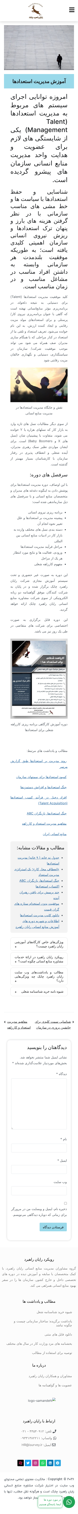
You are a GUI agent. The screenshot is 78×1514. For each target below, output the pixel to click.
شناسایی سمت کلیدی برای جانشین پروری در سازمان (53, 1024)
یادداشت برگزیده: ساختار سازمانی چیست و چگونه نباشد (43, 1323)
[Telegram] (57, 1463)
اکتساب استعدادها (47, 886)
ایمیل (62, 1160)
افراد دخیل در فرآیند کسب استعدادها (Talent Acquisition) (39, 800)
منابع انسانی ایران (55, 834)
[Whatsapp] (43, 1463)
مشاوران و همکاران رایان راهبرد (50, 1376)
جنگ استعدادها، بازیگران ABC (47, 813)
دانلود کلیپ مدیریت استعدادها (39, 915)
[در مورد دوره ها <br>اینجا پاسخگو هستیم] (69, 1502)
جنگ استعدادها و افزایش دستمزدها (43, 787)
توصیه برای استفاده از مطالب (52, 1353)
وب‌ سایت (60, 1182)
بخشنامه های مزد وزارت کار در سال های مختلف (39, 1344)
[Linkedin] (50, 1463)
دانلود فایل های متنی (58, 1334)
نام (63, 1139)
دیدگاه (61, 1074)
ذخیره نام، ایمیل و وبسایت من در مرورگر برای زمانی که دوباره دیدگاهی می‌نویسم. (39, 1212)
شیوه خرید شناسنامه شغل (54, 1312)
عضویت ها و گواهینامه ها (55, 1385)
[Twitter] (28, 1463)
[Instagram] (35, 1463)
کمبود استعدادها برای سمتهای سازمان (41, 777)
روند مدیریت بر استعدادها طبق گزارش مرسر (39, 764)
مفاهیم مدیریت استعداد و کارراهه (44, 824)
